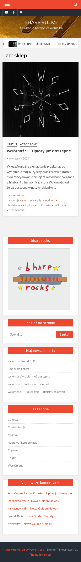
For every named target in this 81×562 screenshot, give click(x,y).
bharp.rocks (41, 22)
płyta (40, 200)
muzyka (29, 200)
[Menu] (6, 4)
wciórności (44, 205)
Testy (12, 458)
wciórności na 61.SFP (21, 361)
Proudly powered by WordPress (23, 549)
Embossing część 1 (20, 368)
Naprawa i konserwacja (22, 442)
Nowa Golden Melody (45, 500)
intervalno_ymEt (18, 500)
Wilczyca (60, 205)
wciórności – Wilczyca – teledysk (29, 384)
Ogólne (13, 450)
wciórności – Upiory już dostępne (39, 150)
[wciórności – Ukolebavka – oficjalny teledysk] (9, 43)
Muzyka (12, 144)
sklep (51, 200)
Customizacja (16, 427)
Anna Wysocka (17, 493)
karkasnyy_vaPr (18, 508)
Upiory (29, 205)
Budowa (13, 419)
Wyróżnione (28, 144)
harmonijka (14, 200)
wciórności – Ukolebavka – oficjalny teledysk (44, 43)
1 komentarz (17, 210)
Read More (17, 195)
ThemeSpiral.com (40, 554)
